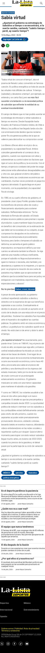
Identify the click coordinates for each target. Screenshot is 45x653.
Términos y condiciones (10, 631)
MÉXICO (6, 473)
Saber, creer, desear (25, 289)
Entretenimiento (31, 610)
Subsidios (33, 473)
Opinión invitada (8, 13)
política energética (11, 478)
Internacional (6, 610)
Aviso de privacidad (31, 629)
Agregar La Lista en (12, 39)
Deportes (4, 603)
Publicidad (19, 629)
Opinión (3, 616)
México (27, 603)
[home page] (22, 591)
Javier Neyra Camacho (25, 504)
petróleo (19, 473)
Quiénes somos (7, 629)
